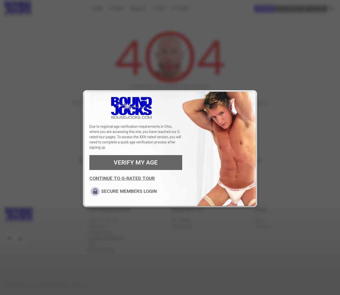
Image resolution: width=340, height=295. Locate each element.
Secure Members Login (129, 191)
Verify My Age (136, 162)
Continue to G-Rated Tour (122, 178)
